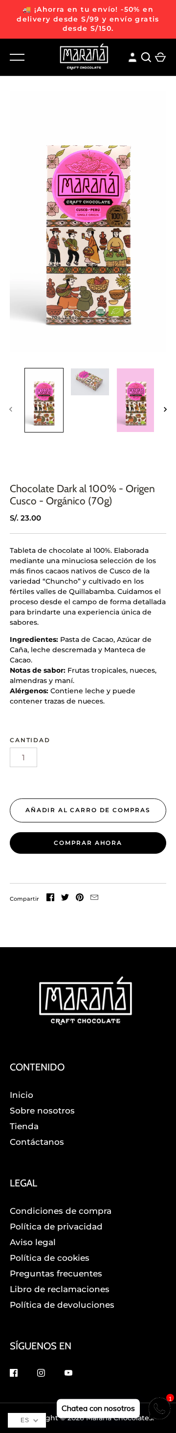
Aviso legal (33, 1242)
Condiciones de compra (60, 1211)
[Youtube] (68, 1374)
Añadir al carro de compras (88, 810)
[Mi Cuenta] (132, 56)
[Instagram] (41, 1374)
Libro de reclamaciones (60, 1289)
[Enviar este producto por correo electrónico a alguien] (94, 898)
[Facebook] (14, 1374)
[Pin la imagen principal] (80, 898)
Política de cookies (49, 1258)
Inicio (21, 1095)
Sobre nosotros (42, 1110)
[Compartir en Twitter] (65, 898)
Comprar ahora (88, 842)
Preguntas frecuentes (56, 1273)
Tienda (24, 1126)
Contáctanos (37, 1142)
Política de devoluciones (62, 1305)
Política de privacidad (56, 1226)
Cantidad (30, 740)
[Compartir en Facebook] (50, 898)
